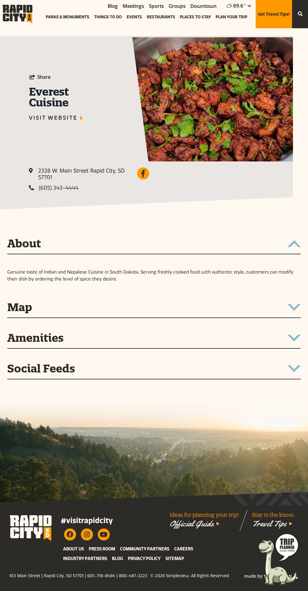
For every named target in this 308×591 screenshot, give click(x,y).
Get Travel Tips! (274, 14)
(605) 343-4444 (59, 188)
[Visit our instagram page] (87, 534)
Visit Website (53, 118)
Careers (183, 549)
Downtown (203, 6)
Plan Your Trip (231, 17)
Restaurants (161, 17)
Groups (177, 6)
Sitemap (174, 558)
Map (19, 308)
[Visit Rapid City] (17, 14)
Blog (113, 6)
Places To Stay (195, 17)
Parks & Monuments (67, 17)
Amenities (35, 338)
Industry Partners (85, 558)
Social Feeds (41, 369)
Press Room (102, 549)
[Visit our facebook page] (70, 534)
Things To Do (108, 17)
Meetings (133, 6)
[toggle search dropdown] (300, 14)
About (24, 244)
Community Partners (144, 549)
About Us (73, 549)
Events (134, 17)
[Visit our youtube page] (104, 534)
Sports (156, 6)
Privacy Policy (144, 558)
